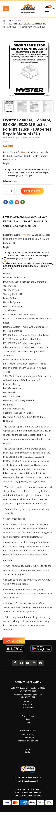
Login (28, 722)
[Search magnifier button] (5, 261)
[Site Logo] (28, 9)
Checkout (28, 752)
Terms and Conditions (28, 740)
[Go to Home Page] (4, 20)
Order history (28, 716)
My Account (28, 707)
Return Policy (28, 737)
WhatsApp (22, 202)
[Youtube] (28, 663)
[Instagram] (34, 663)
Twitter (11, 202)
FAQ (28, 719)
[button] (6, 8)
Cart (28, 749)
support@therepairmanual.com (28, 694)
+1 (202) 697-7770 (28, 691)
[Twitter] (21, 663)
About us (28, 701)
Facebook (5, 202)
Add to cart (34, 191)
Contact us (28, 704)
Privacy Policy (28, 734)
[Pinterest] (41, 663)
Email (16, 202)
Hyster (24, 152)
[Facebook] (15, 663)
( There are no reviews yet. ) (28, 137)
